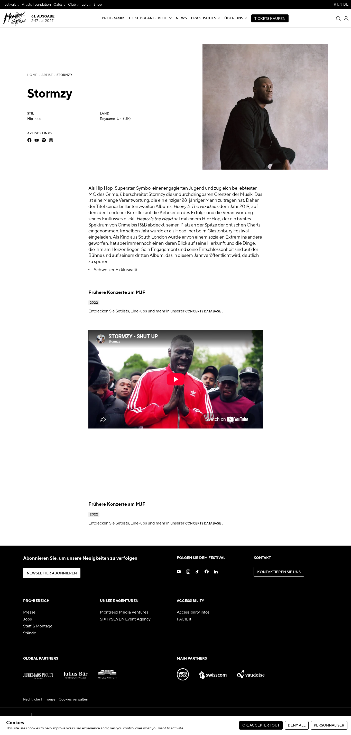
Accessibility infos (193, 612)
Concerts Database (203, 311)
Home (32, 75)
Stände (29, 633)
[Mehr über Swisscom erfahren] (212, 672)
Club (72, 4)
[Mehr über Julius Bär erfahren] (75, 672)
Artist (47, 75)
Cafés (58, 4)
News (181, 18)
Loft (84, 4)
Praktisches (203, 18)
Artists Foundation (36, 4)
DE (345, 4)
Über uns (233, 18)
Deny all (297, 725)
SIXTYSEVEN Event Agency (125, 619)
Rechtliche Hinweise (39, 699)
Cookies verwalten (73, 699)
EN (339, 4)
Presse (29, 612)
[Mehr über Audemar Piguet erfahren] (38, 672)
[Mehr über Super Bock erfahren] (183, 672)
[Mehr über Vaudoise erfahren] (251, 672)
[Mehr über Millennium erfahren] (107, 672)
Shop (98, 4)
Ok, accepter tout (261, 725)
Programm (113, 18)
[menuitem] (11, 4)
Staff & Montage (37, 626)
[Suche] (338, 18)
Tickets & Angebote (148, 18)
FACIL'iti (184, 619)
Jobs (27, 619)
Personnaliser (329, 725)
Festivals (9, 4)
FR (333, 4)
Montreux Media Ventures (124, 612)
